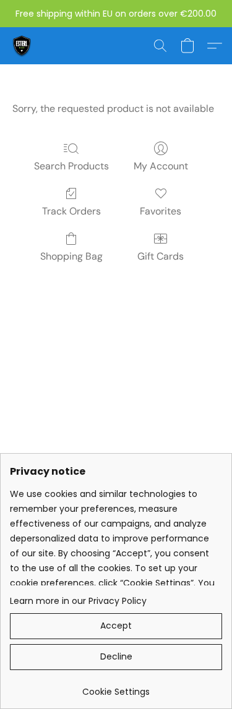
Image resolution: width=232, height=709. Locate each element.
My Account (161, 165)
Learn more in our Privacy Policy (78, 601)
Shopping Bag (71, 256)
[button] (22, 45)
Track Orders (71, 211)
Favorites (160, 211)
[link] (116, 687)
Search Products (71, 165)
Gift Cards (160, 256)
